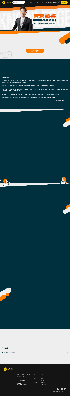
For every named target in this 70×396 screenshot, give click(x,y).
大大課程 (36, 2)
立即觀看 (35, 51)
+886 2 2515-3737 (21, 380)
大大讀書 (42, 2)
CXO (46, 2)
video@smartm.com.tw (22, 384)
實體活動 (31, 2)
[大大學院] (6, 2)
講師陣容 (50, 2)
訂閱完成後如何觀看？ (10, 352)
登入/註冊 (64, 2)
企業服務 (55, 2)
